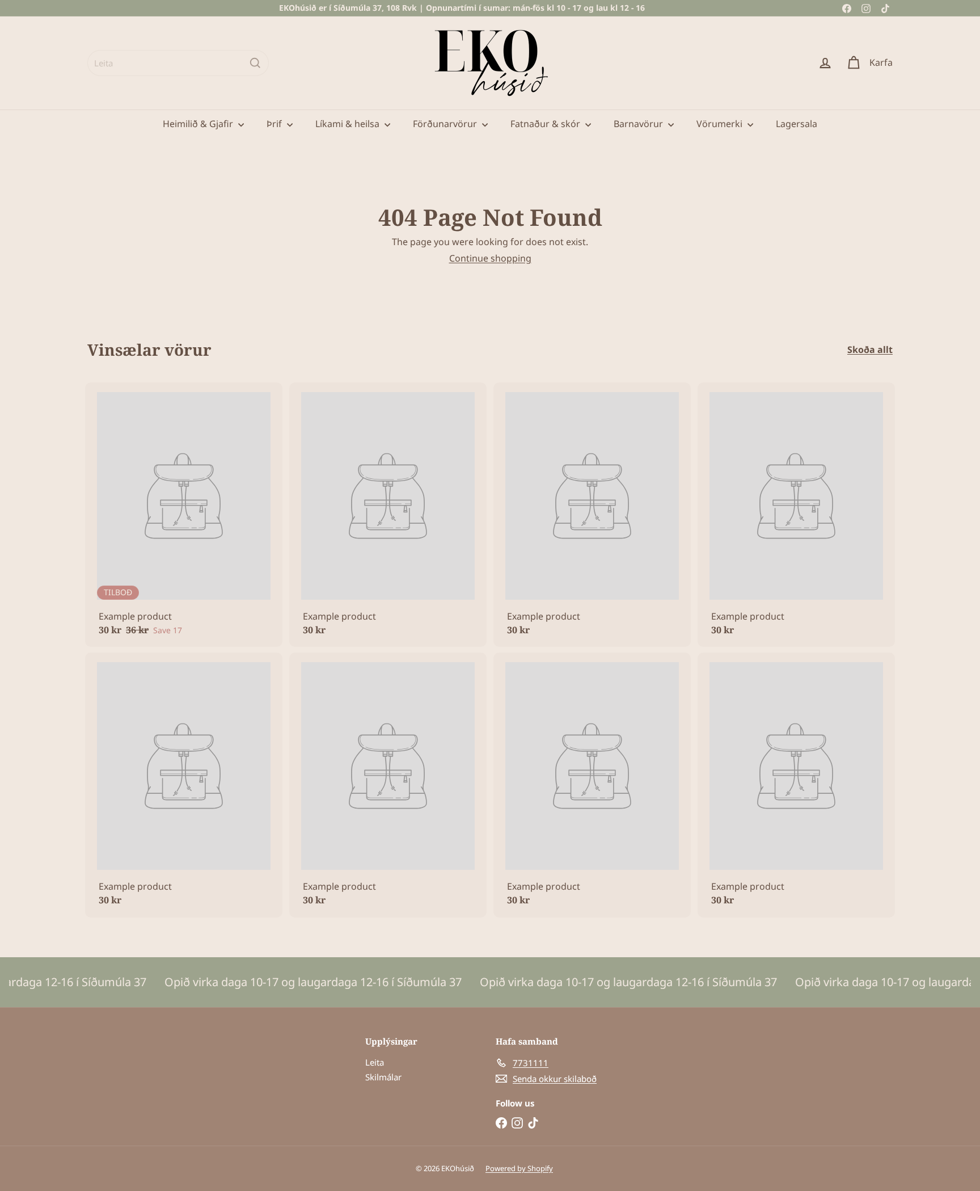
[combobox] (178, 63)
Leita (374, 1062)
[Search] (255, 63)
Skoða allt (870, 349)
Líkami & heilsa (348, 123)
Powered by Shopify (519, 1168)
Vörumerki (720, 123)
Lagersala (796, 123)
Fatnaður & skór (546, 123)
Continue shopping (490, 258)
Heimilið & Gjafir (199, 123)
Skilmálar (383, 1077)
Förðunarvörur (446, 123)
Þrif (275, 123)
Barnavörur (639, 123)
